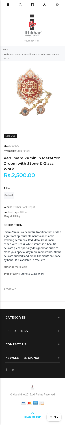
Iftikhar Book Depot (24, 207)
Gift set (24, 212)
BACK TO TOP (32, 417)
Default (9, 195)
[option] (32, 94)
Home (5, 49)
